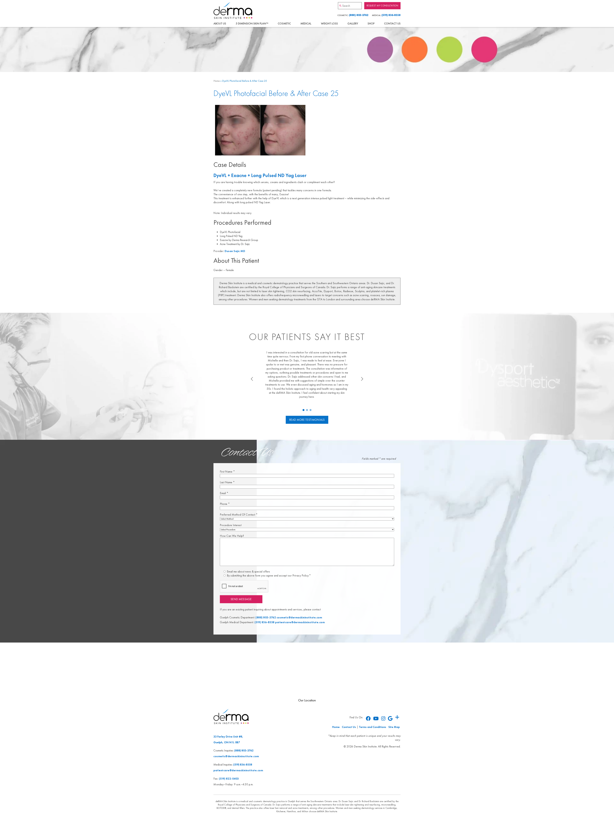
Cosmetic (284, 23)
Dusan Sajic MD (235, 251)
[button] (303, 410)
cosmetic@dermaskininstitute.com (299, 617)
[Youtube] (376, 718)
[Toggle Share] (397, 717)
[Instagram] (383, 718)
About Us (219, 23)
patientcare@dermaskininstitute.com (300, 622)
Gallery (352, 23)
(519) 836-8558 (391, 15)
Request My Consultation (382, 5)
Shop (371, 23)
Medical (305, 23)
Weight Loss (329, 23)
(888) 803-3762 (358, 15)
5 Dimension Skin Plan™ (252, 23)
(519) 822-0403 (229, 778)
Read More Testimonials (307, 420)
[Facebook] (368, 718)
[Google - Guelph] (390, 718)
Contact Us (392, 23)
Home (216, 81)
